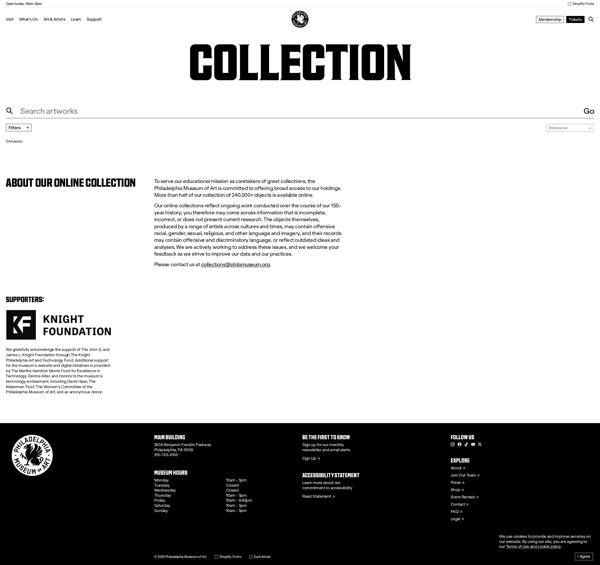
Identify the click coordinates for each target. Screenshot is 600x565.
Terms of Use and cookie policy (533, 546)
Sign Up (309, 458)
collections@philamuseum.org (235, 264)
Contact (458, 504)
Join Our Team (463, 475)
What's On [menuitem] (28, 19)
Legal (455, 519)
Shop (455, 490)
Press (456, 483)
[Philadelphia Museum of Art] (300, 19)
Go (589, 110)
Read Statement (316, 496)
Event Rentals (463, 497)
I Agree (584, 556)
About (456, 468)
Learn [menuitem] (76, 19)
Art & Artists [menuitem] (55, 19)
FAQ (455, 512)
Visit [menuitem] (10, 19)
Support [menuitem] (94, 19)
